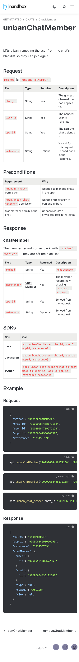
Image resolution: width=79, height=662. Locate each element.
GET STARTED (12, 19)
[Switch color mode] (54, 7)
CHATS (30, 19)
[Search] (64, 7)
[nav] (72, 7)
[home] (14, 7)
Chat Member (47, 19)
